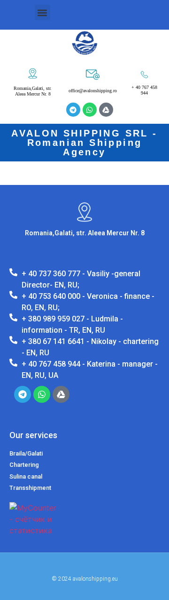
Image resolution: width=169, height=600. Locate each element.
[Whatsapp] (90, 110)
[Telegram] (73, 110)
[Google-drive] (106, 110)
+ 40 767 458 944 (144, 90)
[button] (42, 12)
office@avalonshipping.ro (93, 90)
